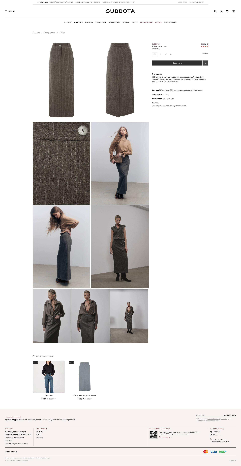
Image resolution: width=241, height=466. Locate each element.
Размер (205, 53)
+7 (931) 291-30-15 (196, 2)
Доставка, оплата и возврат (15, 432)
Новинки (78, 22)
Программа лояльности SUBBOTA (18, 435)
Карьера (39, 438)
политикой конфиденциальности (217, 419)
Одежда (89, 22)
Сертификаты (170, 22)
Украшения (101, 22)
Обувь (135, 22)
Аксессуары (114, 22)
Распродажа (146, 22)
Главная (36, 33)
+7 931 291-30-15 (218, 439)
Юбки (62, 33)
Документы (232, 460)
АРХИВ (158, 22)
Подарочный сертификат (14, 438)
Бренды (68, 22)
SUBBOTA (156, 44)
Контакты (39, 432)
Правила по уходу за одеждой (16, 443)
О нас (38, 435)
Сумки (126, 22)
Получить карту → (165, 437)
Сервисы (8, 440)
